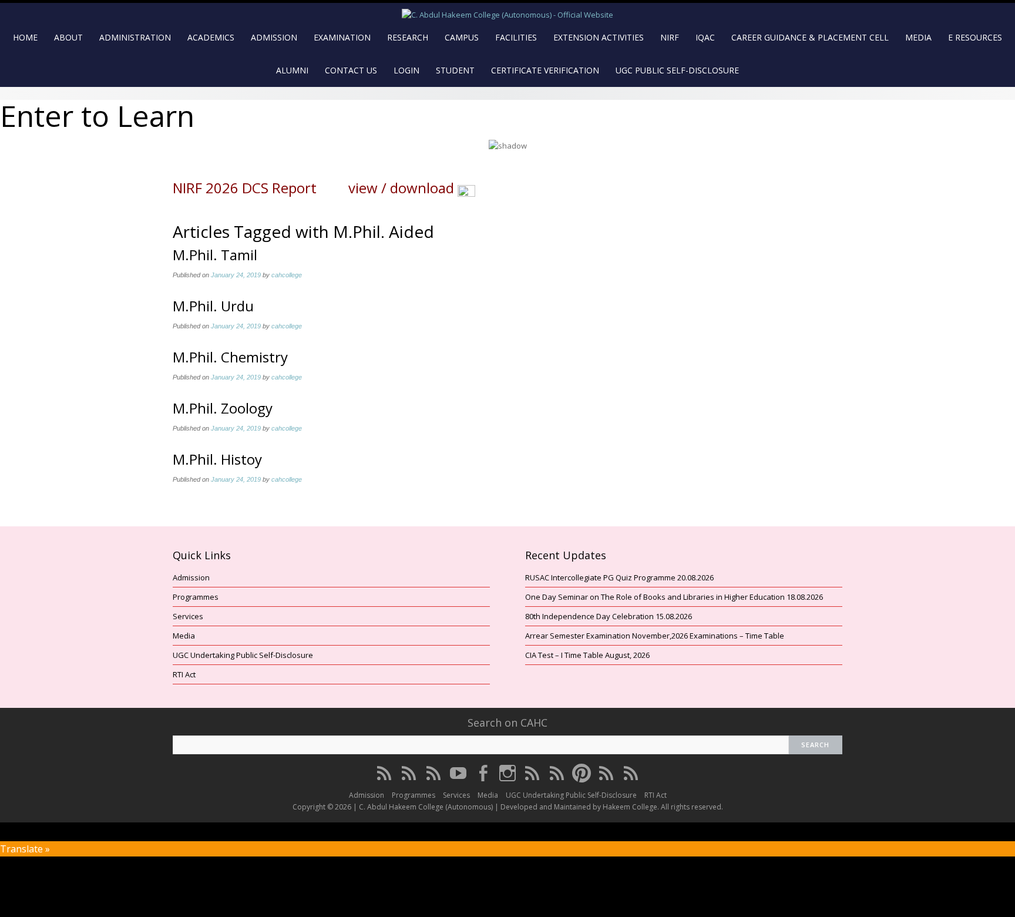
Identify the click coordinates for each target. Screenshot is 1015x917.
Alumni (292, 70)
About (68, 37)
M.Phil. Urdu (213, 305)
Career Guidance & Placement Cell (810, 37)
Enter (36, 116)
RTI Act (184, 674)
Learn (155, 116)
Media (918, 37)
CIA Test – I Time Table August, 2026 (587, 655)
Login (406, 70)
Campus (462, 37)
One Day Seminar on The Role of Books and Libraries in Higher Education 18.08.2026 (674, 597)
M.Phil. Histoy (217, 459)
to (97, 116)
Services (188, 616)
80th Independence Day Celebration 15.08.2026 (608, 616)
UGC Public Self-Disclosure (677, 70)
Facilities (516, 37)
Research (407, 37)
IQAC (705, 37)
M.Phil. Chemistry (230, 357)
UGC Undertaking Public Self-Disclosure (243, 655)
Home (25, 37)
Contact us (351, 70)
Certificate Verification (545, 70)
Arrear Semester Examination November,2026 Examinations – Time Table (654, 635)
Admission (274, 37)
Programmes (196, 597)
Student (455, 70)
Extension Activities (598, 37)
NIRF (669, 37)
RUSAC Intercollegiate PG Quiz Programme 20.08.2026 (619, 577)
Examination (342, 37)
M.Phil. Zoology (223, 408)
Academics (210, 37)
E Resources (975, 37)
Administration (135, 37)
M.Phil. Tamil (215, 254)
